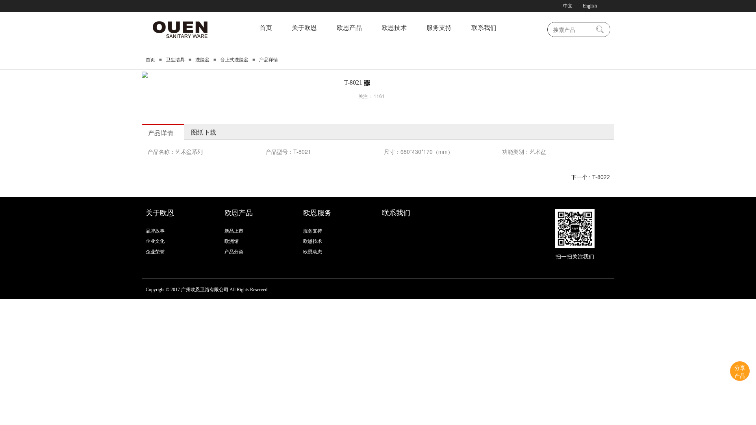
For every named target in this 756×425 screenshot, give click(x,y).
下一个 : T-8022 (590, 177)
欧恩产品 (349, 27)
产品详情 (160, 132)
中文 (568, 6)
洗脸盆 (202, 60)
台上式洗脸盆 (234, 60)
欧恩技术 (394, 27)
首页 (265, 27)
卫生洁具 (175, 60)
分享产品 (739, 371)
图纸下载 (203, 132)
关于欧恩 (304, 27)
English (590, 6)
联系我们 (484, 27)
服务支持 (439, 27)
